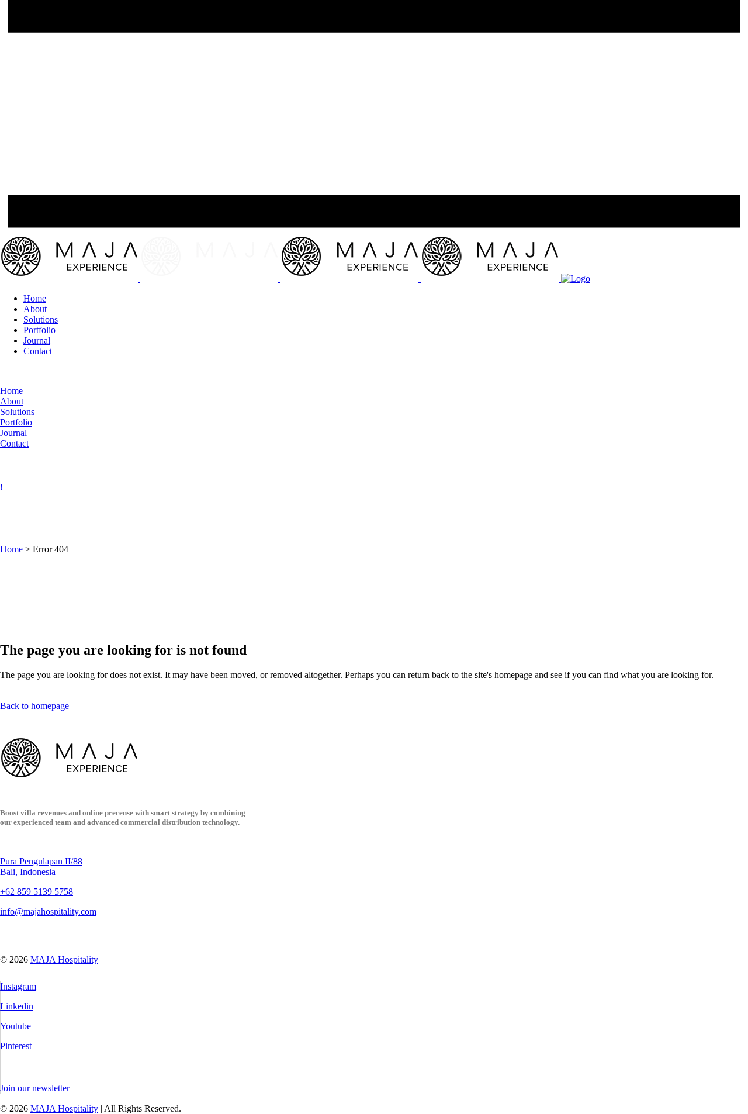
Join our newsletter (35, 1088)
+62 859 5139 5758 (36, 892)
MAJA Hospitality (64, 959)
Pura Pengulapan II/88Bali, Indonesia (41, 866)
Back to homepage (34, 706)
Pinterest (16, 1046)
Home (11, 549)
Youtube (15, 1026)
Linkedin (16, 1006)
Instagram (18, 986)
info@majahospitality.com (48, 911)
